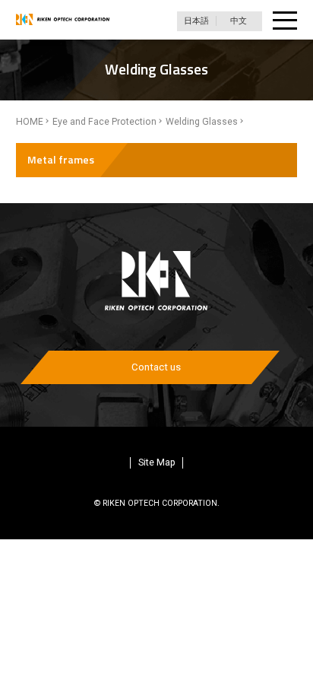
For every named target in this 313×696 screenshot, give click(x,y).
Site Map (156, 462)
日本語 (196, 21)
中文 (238, 21)
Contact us (156, 367)
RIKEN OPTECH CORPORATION (62, 20)
